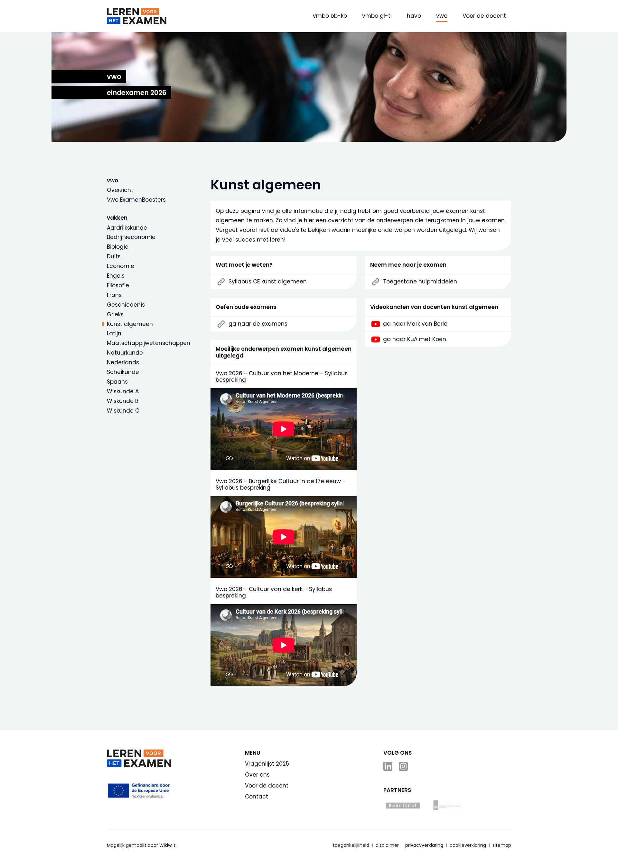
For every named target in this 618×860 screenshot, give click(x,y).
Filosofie (118, 285)
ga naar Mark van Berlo (415, 324)
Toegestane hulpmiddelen (420, 281)
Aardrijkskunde (127, 228)
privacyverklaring (424, 845)
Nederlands (123, 362)
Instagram (404, 766)
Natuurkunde (125, 353)
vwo (441, 16)
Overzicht (120, 190)
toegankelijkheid (351, 845)
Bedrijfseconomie (131, 237)
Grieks (115, 314)
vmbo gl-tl (377, 16)
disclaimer (387, 845)
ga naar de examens (258, 324)
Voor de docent (484, 16)
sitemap (501, 845)
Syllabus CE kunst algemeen (268, 281)
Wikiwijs (167, 845)
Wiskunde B (122, 401)
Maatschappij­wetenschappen (148, 343)
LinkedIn (388, 766)
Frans (114, 295)
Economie (120, 266)
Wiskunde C (123, 411)
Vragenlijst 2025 (267, 764)
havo (414, 16)
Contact (256, 796)
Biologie (117, 247)
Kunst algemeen (130, 324)
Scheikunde (123, 372)
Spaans (117, 382)
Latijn (114, 333)
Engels (116, 276)
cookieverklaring (468, 845)
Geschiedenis (126, 305)
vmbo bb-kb (330, 16)
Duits (114, 256)
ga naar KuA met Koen (414, 339)
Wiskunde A (123, 391)
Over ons (257, 775)
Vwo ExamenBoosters (136, 200)
